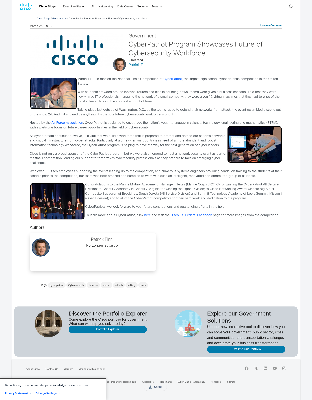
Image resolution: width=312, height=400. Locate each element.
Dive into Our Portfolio (246, 349)
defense (93, 285)
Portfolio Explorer (107, 329)
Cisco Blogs (47, 6)
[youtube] (275, 368)
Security (142, 6)
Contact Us (52, 368)
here (147, 215)
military (131, 285)
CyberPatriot (172, 79)
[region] (53, 389)
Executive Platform (75, 6)
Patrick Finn (138, 65)
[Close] (101, 383)
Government (59, 18)
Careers (68, 368)
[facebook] (246, 368)
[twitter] (256, 368)
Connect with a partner (92, 368)
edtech (119, 285)
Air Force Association (67, 122)
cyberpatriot (57, 285)
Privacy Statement (16, 393)
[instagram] (284, 368)
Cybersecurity (76, 285)
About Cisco (33, 368)
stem (143, 285)
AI (92, 6)
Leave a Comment (271, 26)
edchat (106, 285)
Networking (105, 6)
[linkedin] (265, 368)
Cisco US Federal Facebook (191, 215)
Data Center (125, 6)
